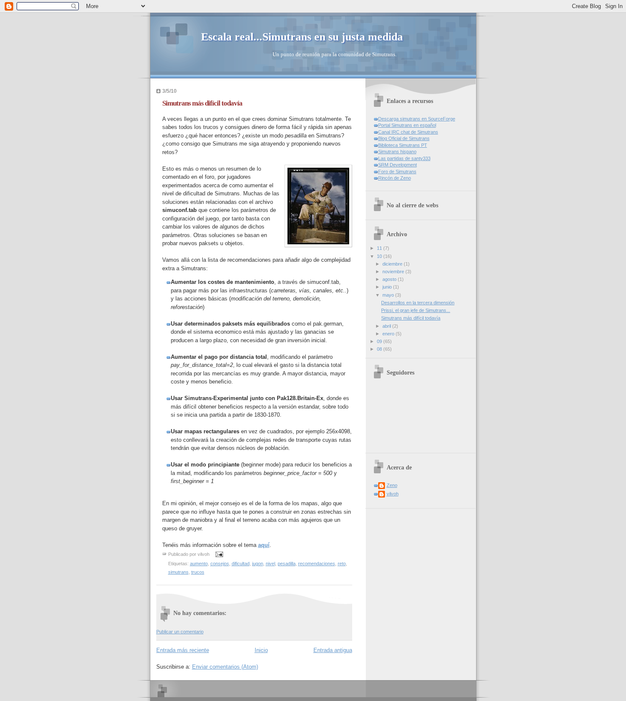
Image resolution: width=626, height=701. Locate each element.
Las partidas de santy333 (404, 158)
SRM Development (397, 164)
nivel (270, 563)
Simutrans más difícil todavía (202, 103)
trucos (197, 572)
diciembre (393, 263)
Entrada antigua (332, 650)
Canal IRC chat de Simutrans (408, 131)
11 (380, 248)
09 (380, 341)
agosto (390, 279)
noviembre (393, 271)
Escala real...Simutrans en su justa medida (302, 37)
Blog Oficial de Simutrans (404, 138)
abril (387, 326)
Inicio (261, 650)
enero (389, 333)
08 (380, 349)
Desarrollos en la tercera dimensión (417, 302)
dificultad (241, 563)
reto (342, 563)
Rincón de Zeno (394, 177)
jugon (257, 563)
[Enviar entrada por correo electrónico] (218, 554)
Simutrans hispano (397, 151)
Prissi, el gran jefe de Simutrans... (415, 310)
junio (387, 286)
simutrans (178, 572)
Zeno (392, 485)
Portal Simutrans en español (407, 125)
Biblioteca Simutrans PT (402, 145)
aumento (199, 563)
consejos (219, 563)
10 (380, 256)
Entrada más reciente (182, 650)
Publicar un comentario (180, 631)
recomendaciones (316, 563)
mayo (388, 295)
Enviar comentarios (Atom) (225, 667)
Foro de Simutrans (397, 171)
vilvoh (393, 493)
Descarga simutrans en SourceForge (416, 118)
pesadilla (287, 563)
